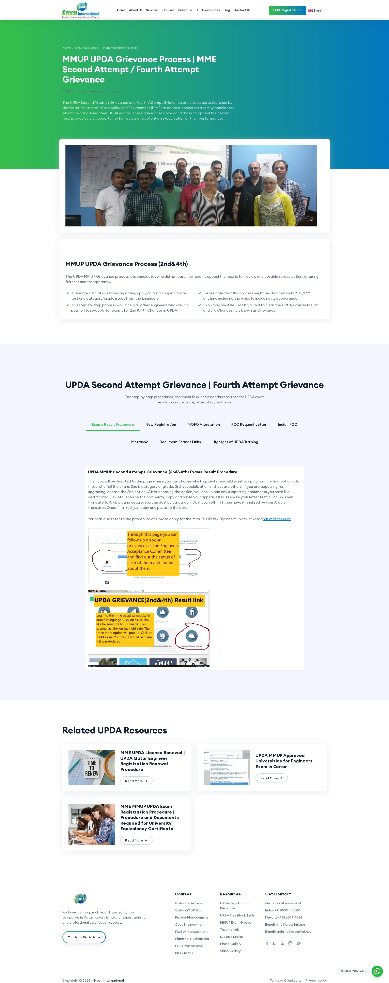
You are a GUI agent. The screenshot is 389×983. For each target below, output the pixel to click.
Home (121, 10)
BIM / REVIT (184, 953)
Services (152, 10)
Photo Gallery (231, 944)
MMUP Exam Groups (235, 922)
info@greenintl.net (291, 924)
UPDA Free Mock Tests (237, 915)
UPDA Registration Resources (234, 905)
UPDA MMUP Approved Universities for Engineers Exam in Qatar (284, 761)
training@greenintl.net (294, 931)
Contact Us (242, 10)
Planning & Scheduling (192, 939)
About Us (135, 10)
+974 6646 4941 (289, 903)
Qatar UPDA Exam (189, 903)
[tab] (113, 421)
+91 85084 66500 (287, 910)
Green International (108, 980)
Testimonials (229, 929)
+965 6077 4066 (290, 917)
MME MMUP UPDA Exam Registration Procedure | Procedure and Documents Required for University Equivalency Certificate (149, 817)
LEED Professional (189, 946)
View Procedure (277, 519)
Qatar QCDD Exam (189, 910)
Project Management (191, 917)
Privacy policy (316, 980)
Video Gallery (230, 951)
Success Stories (232, 937)
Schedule (185, 10)
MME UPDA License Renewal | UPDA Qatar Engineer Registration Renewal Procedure (152, 761)
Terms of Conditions (285, 980)
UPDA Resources (208, 10)
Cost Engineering (188, 924)
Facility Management (191, 931)
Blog (226, 10)
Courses (168, 10)
